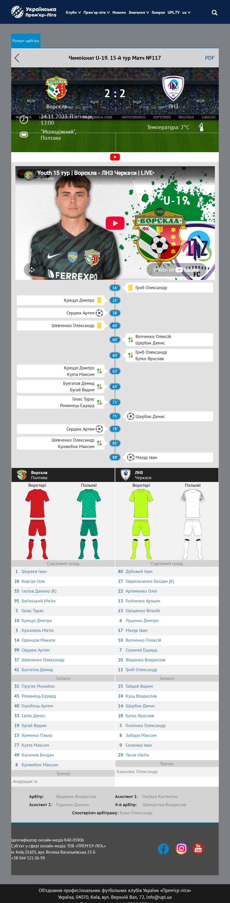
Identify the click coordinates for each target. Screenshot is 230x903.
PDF (210, 57)
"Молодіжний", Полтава (58, 135)
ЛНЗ (173, 106)
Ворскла (56, 106)
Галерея (158, 12)
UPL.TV (174, 12)
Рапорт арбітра (25, 40)
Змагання (137, 12)
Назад (17, 58)
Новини (119, 12)
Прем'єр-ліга (95, 12)
